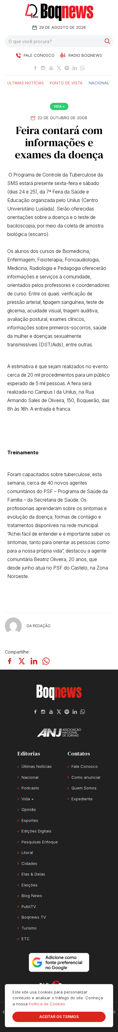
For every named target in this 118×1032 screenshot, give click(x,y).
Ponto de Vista (66, 82)
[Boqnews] (59, 12)
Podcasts (30, 787)
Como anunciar (86, 777)
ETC (25, 938)
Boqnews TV (33, 917)
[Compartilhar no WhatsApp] (46, 661)
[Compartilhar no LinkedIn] (34, 661)
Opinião (28, 809)
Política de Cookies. (47, 1003)
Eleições (29, 884)
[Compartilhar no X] (22, 661)
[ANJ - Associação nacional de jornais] (59, 732)
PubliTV (28, 906)
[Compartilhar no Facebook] (10, 661)
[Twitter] (59, 68)
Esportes (29, 820)
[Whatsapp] (82, 68)
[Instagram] (43, 68)
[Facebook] (35, 68)
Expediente (82, 798)
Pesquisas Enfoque (39, 841)
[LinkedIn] (74, 68)
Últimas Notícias (25, 82)
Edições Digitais (36, 831)
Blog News (31, 895)
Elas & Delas (33, 874)
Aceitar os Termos (59, 1016)
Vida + (59, 106)
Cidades (29, 863)
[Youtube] (51, 68)
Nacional (99, 82)
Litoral (27, 852)
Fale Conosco (84, 766)
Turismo (29, 928)
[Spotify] (67, 68)
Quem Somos (84, 787)
